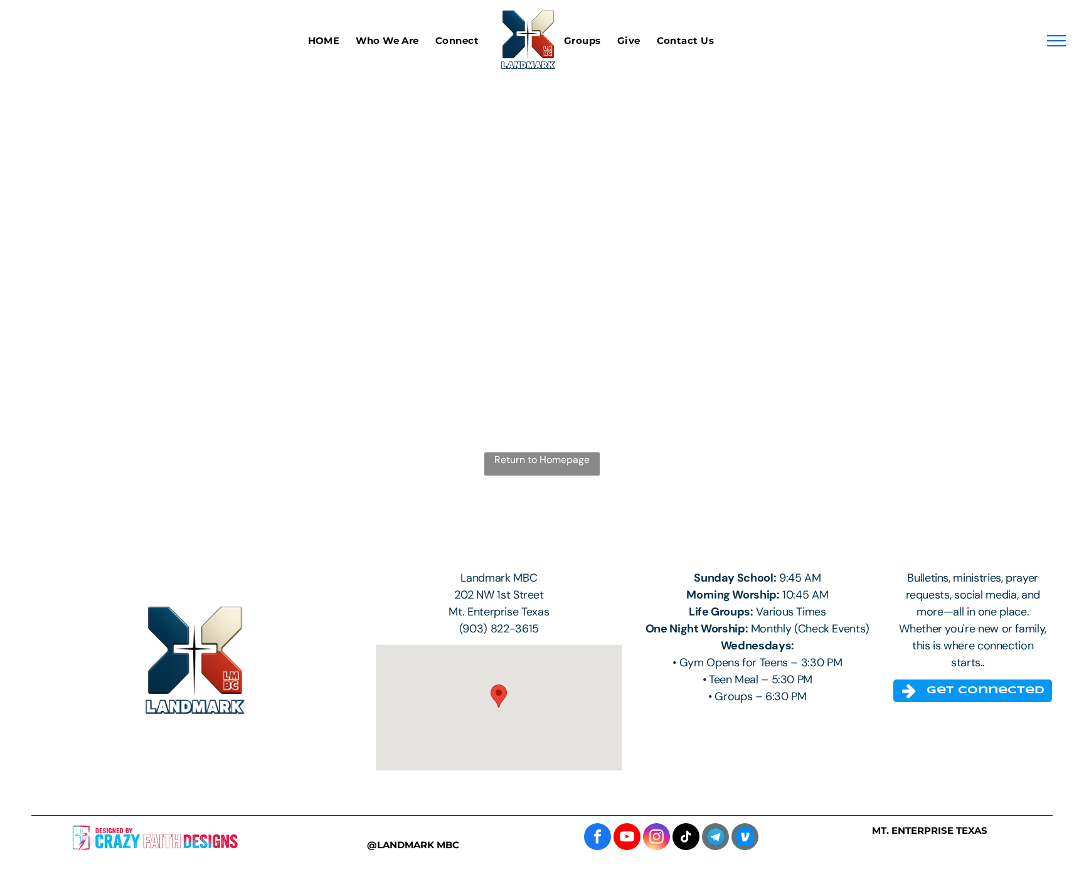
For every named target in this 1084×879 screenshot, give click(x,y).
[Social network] (744, 838)
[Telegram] (715, 838)
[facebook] (597, 838)
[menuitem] (332, 41)
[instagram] (656, 838)
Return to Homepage (542, 459)
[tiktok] (685, 838)
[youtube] (627, 838)
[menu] (1056, 40)
